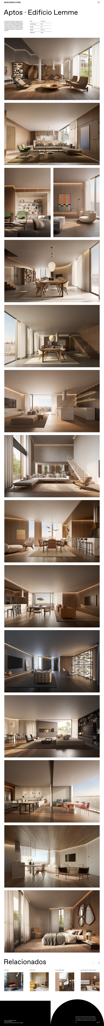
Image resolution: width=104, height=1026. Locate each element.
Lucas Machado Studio (11, 1020)
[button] (99, 962)
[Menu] (98, 2)
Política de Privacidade (18, 1022)
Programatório (9, 1021)
